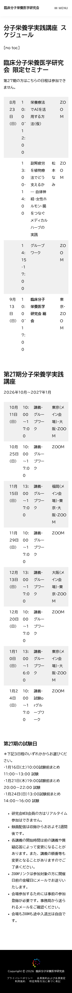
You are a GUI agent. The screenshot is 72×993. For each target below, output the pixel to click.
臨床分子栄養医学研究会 (21, 7)
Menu (63, 8)
